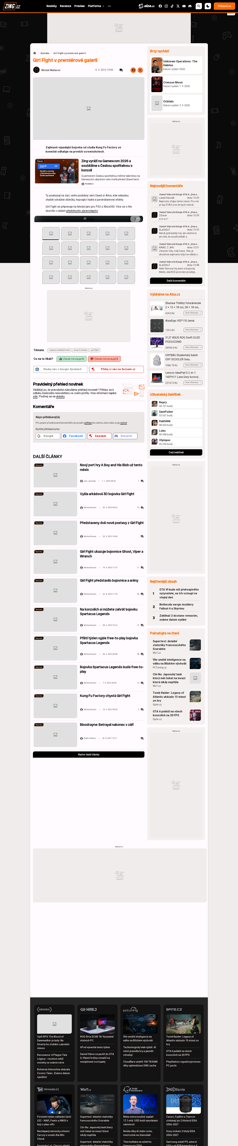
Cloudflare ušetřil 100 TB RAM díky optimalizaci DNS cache (140, 1063)
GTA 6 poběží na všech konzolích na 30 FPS (167, 713)
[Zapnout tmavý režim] (208, 6)
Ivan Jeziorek (90, 481)
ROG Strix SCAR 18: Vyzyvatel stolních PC (97, 1038)
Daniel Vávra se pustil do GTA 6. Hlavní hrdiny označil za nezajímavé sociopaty (97, 1058)
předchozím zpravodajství (82, 210)
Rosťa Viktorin (90, 738)
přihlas (88, 422)
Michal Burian (90, 507)
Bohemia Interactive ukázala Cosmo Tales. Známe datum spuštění (53, 1073)
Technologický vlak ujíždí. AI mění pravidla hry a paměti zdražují (139, 1051)
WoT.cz (157, 652)
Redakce (89, 184)
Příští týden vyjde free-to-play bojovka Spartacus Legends (109, 640)
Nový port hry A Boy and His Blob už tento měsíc (111, 467)
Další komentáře (176, 280)
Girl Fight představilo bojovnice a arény (109, 580)
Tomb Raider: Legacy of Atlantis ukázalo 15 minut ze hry (169, 696)
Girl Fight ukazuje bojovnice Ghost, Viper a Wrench (111, 553)
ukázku (60, 396)
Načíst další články (88, 754)
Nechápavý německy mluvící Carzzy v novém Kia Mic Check (53, 1135)
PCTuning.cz (160, 667)
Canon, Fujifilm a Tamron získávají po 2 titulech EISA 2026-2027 (181, 1120)
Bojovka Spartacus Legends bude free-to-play (112, 669)
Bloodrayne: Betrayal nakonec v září (106, 724)
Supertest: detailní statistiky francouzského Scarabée (169, 645)
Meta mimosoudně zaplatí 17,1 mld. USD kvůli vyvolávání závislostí (140, 1120)
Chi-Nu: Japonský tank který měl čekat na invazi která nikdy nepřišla (169, 678)
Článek (40, 161)
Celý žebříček (176, 452)
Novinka (45, 53)
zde (35, 396)
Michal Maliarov (50, 70)
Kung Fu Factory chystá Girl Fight (105, 696)
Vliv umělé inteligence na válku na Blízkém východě (169, 661)
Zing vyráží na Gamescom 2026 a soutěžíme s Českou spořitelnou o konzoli (106, 165)
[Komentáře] (121, 70)
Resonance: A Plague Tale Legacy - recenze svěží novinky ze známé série (52, 1059)
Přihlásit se (224, 6)
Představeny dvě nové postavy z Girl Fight (112, 523)
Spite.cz (157, 704)
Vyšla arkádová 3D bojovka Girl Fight (107, 494)
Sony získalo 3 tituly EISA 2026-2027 (180, 1133)
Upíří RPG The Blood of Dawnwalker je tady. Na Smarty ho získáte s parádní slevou (53, 1042)
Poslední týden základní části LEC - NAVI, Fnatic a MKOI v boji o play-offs (54, 1120)
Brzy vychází (159, 51)
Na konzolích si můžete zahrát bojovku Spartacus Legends (108, 611)
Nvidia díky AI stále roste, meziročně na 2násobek (137, 1133)
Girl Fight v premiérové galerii (69, 53)
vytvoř (123, 422)
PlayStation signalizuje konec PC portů (183, 1063)
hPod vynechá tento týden (95, 1047)
